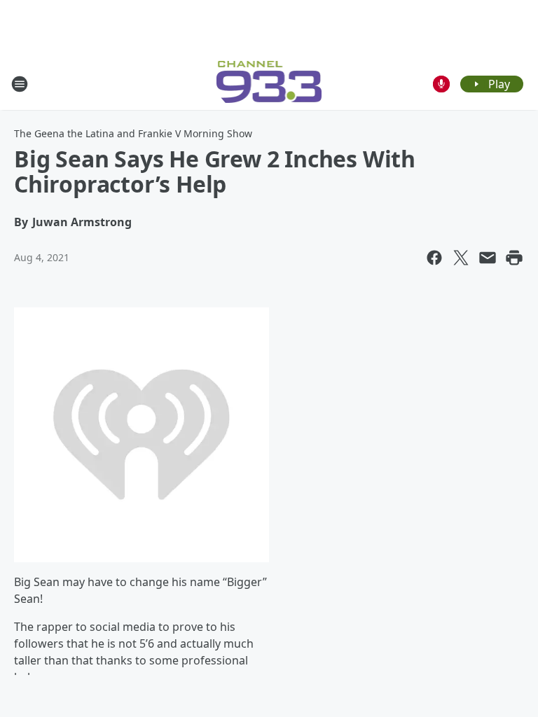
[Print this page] (514, 257)
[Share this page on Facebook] (434, 257)
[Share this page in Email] (487, 257)
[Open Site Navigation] (19, 84)
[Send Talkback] (441, 84)
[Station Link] (269, 83)
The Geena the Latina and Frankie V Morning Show (133, 133)
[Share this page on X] (461, 257)
